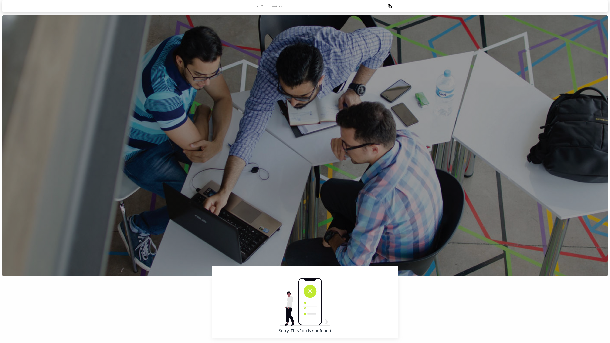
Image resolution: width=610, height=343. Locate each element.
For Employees (375, 6)
